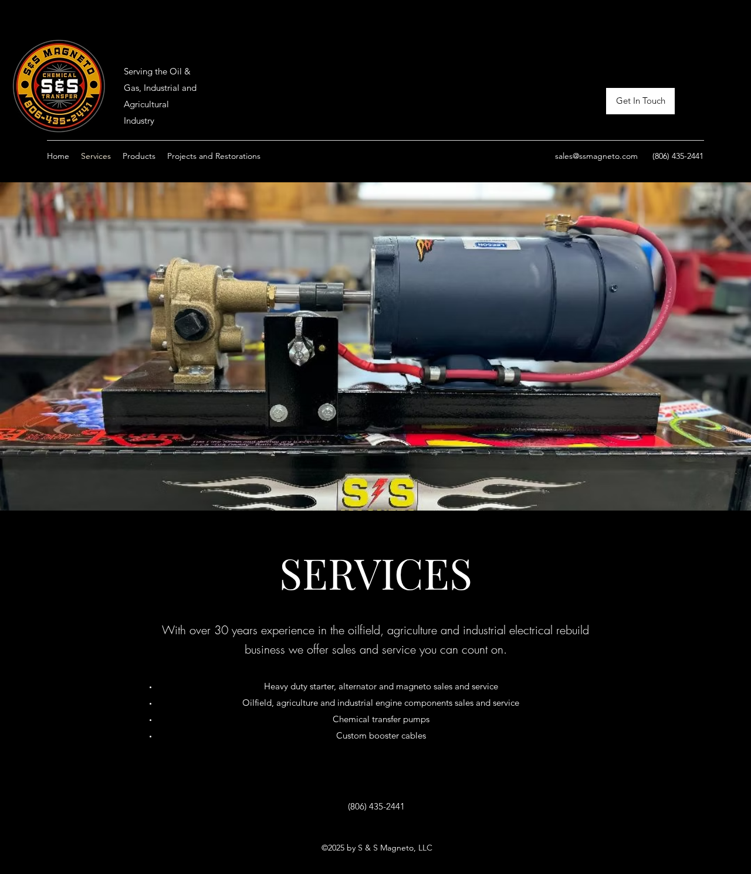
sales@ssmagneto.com (596, 156)
